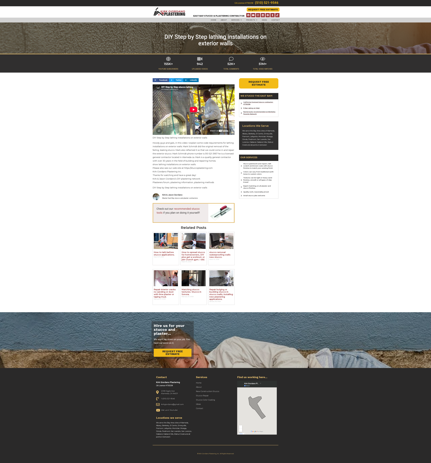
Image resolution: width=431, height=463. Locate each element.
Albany (245, 134)
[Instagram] (258, 15)
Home (213, 20)
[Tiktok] (277, 15)
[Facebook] (248, 15)
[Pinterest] (268, 15)
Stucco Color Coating (205, 400)
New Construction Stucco (207, 391)
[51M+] (262, 59)
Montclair (262, 137)
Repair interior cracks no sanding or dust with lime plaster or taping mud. (165, 293)
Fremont (245, 137)
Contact (275, 20)
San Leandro (262, 139)
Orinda (244, 139)
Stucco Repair (202, 396)
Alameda (270, 131)
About (224, 20)
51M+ (263, 64)
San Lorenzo (186, 431)
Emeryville (268, 134)
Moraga (270, 137)
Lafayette (254, 137)
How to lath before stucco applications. (164, 253)
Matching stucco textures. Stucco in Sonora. (191, 292)
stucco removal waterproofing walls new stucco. (219, 254)
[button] (161, 80)
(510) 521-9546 (266, 3)
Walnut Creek (179, 434)
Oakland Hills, (262, 142)
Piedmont (252, 139)
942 (200, 64)
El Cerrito (259, 134)
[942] (200, 59)
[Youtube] (253, 15)
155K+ (168, 64)
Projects (250, 20)
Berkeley (251, 134)
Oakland (253, 142)
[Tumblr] (272, 15)
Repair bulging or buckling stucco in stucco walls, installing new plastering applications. (221, 294)
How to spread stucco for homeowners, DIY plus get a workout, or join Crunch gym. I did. (193, 256)
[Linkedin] (263, 15)
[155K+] (168, 59)
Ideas (264, 20)
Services (235, 20)
